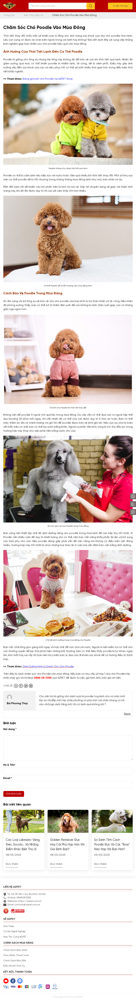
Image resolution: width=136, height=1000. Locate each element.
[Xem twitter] (25, 685)
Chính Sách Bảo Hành (15, 950)
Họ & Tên (9, 765)
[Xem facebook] (20, 685)
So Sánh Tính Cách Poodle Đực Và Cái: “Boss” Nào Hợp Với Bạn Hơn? (112, 844)
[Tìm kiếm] (91, 6)
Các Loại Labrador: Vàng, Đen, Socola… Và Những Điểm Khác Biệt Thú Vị (23, 844)
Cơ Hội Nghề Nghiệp (14, 931)
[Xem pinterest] (30, 685)
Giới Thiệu (8, 926)
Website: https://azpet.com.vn (24, 901)
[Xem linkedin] (15, 685)
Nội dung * (10, 729)
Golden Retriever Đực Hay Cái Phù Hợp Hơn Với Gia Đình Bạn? (67, 844)
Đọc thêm (12, 864)
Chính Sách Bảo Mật (14, 961)
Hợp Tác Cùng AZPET (14, 937)
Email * (7, 778)
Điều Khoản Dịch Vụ (14, 966)
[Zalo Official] (123, 504)
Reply (127, 714)
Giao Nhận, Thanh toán (16, 955)
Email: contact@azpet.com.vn (23, 905)
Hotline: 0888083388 (19, 897)
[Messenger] (124, 512)
